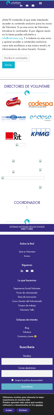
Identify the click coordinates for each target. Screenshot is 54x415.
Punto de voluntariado (27, 292)
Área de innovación (27, 296)
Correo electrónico (27, 367)
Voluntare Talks (27, 309)
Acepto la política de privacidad (28, 380)
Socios (27, 256)
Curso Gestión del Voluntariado (27, 301)
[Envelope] (33, 5)
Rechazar (23, 410)
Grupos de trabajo (27, 305)
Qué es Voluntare (27, 251)
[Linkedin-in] (21, 5)
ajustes (39, 405)
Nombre (27, 355)
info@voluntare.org (12, 38)
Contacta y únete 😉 (27, 336)
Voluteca (27, 332)
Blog (27, 327)
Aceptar (9, 410)
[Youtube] (27, 5)
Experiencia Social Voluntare (27, 288)
